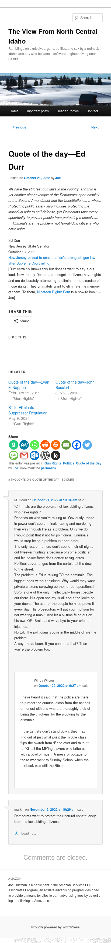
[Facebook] (76, 445)
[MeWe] (24, 445)
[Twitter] (87, 445)
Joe (58, 177)
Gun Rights (52, 463)
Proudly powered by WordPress (55, 927)
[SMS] (13, 455)
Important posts (37, 110)
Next (97, 127)
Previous (17, 127)
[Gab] (13, 445)
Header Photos (68, 110)
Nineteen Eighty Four (53, 291)
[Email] (66, 445)
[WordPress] (45, 455)
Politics (68, 463)
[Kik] (55, 455)
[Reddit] (45, 445)
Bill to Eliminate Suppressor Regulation (27, 410)
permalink (48, 468)
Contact (92, 110)
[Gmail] (24, 455)
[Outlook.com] (34, 455)
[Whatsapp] (34, 445)
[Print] (55, 445)
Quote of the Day (89, 463)
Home (14, 110)
